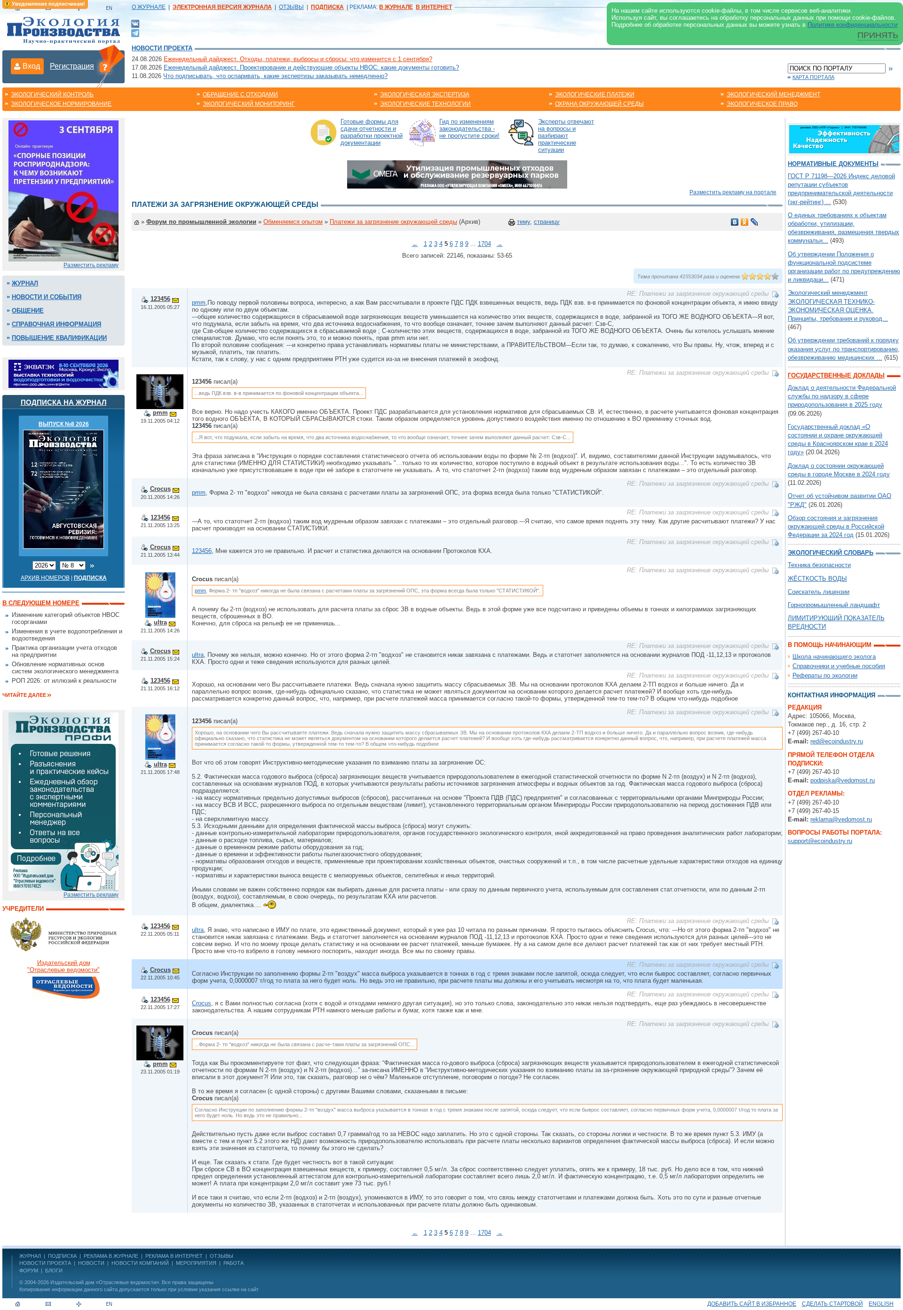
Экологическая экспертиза (424, 94)
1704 (484, 243)
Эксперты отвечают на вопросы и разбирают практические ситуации (566, 135)
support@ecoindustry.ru (820, 840)
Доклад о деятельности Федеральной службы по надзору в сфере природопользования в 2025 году (842, 396)
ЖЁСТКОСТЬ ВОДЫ (817, 578)
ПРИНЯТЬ (877, 35)
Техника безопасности (819, 564)
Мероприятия (196, 1263)
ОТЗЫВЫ (291, 7)
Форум (28, 1270)
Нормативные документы (833, 163)
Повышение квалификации (59, 337)
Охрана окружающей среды (599, 104)
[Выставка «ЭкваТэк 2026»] (63, 373)
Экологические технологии (425, 104)
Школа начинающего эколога (834, 656)
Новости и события (46, 296)
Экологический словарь (830, 552)
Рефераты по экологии (824, 675)
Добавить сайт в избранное (751, 1304)
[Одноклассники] (745, 222)
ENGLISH (881, 1304)
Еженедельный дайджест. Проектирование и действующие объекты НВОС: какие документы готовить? (311, 67)
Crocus (160, 488)
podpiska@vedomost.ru (842, 780)
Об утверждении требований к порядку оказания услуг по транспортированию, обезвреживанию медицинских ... (844, 349)
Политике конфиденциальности (852, 24)
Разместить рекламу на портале (732, 192)
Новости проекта (162, 48)
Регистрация (72, 66)
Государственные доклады (836, 375)
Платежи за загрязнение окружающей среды (393, 221)
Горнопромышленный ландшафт (834, 604)
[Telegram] (135, 32)
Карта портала (813, 77)
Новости (91, 1263)
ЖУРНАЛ (30, 1256)
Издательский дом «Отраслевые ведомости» (104, 1282)
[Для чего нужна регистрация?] (105, 66)
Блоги (54, 1270)
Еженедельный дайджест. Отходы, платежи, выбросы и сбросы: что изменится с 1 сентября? (298, 59)
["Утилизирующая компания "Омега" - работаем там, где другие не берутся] (457, 173)
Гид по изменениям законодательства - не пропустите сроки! (469, 128)
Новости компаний (140, 1263)
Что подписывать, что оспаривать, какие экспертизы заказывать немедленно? (275, 75)
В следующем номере (40, 603)
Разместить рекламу (91, 265)
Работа (233, 1263)
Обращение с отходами (240, 94)
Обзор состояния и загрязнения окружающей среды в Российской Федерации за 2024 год (836, 526)
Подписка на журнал (64, 402)
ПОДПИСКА (62, 1256)
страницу (547, 221)
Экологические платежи (594, 94)
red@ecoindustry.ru (836, 741)
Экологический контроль (52, 94)
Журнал (25, 283)
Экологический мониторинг (249, 104)
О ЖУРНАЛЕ (149, 7)
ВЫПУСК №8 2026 (64, 424)
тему (523, 221)
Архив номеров (45, 578)
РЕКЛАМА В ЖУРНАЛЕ (111, 1256)
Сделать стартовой (832, 1304)
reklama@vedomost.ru (841, 819)
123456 (160, 298)
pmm (199, 302)
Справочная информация (56, 324)
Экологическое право (762, 104)
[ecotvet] (63, 801)
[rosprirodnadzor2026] (63, 190)
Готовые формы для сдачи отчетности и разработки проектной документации (372, 132)
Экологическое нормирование (61, 104)
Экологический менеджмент (773, 94)
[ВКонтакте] (135, 23)
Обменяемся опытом (293, 221)
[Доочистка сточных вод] (844, 138)
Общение (28, 310)
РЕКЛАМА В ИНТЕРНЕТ (174, 1256)
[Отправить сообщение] (175, 298)
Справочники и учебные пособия (838, 666)
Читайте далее (24, 695)
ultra (160, 622)
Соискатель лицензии (818, 591)
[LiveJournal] (755, 222)
